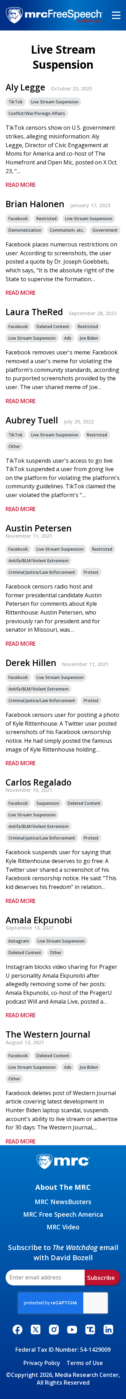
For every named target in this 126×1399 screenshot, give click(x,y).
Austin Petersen (39, 528)
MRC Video (63, 1227)
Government (105, 230)
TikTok (15, 102)
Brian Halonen (35, 204)
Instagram (18, 941)
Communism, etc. (67, 230)
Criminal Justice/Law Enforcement (41, 572)
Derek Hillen (31, 663)
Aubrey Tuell (32, 420)
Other (14, 446)
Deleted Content (52, 327)
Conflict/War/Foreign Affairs (36, 113)
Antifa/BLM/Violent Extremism (38, 561)
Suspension (47, 803)
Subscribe (101, 1278)
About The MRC (63, 1187)
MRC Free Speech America (63, 1214)
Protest (91, 572)
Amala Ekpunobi (39, 920)
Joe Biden (89, 338)
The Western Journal (48, 1034)
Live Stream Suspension (54, 102)
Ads (67, 338)
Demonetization (24, 230)
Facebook (18, 219)
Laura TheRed (34, 312)
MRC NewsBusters (63, 1201)
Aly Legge (25, 87)
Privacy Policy (41, 1363)
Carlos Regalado (38, 782)
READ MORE (21, 185)
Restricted (46, 219)
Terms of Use (84, 1363)
